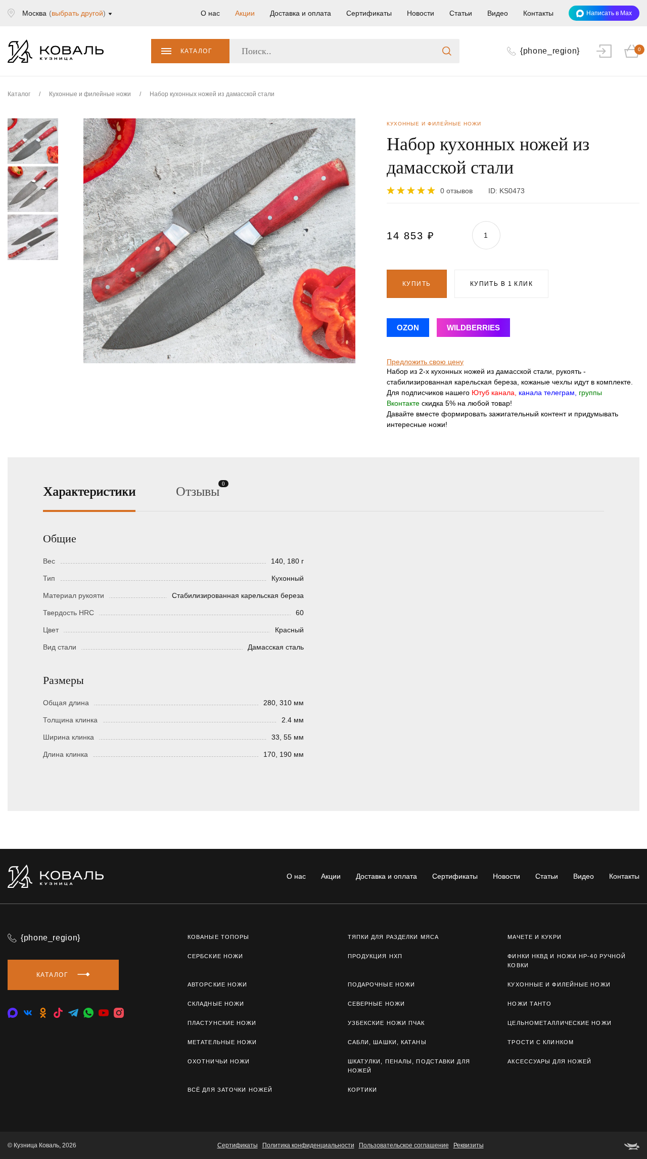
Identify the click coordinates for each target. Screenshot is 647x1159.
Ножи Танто (529, 1004)
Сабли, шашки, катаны (387, 1042)
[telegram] (73, 1012)
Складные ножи (216, 1004)
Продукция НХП (375, 956)
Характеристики (89, 491)
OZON (408, 327)
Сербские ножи (215, 956)
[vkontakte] (13, 1012)
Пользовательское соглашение (404, 1145)
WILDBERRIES (473, 327)
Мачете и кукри (534, 937)
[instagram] (119, 1012)
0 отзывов (456, 190)
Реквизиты (468, 1145)
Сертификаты (369, 13)
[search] (447, 51)
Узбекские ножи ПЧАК (386, 1023)
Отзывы (197, 491)
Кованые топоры (218, 937)
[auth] (604, 51)
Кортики (363, 1090)
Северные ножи (376, 1004)
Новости (420, 13)
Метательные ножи (222, 1042)
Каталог (196, 51)
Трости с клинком (540, 1042)
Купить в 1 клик (501, 283)
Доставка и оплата (300, 13)
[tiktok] (58, 1012)
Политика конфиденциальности (308, 1145)
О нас (210, 13)
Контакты (538, 13)
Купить (416, 283)
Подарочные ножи (381, 984)
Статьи (460, 13)
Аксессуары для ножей (549, 1061)
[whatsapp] (88, 1012)
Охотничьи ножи (219, 1061)
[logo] (56, 51)
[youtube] (104, 1012)
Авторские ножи (217, 984)
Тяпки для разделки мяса (393, 937)
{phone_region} (50, 937)
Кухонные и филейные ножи (558, 984)
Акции (245, 13)
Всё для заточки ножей (230, 1090)
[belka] (631, 1145)
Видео (497, 13)
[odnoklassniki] (43, 1012)
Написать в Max (609, 13)
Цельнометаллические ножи (559, 1023)
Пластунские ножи (222, 1023)
